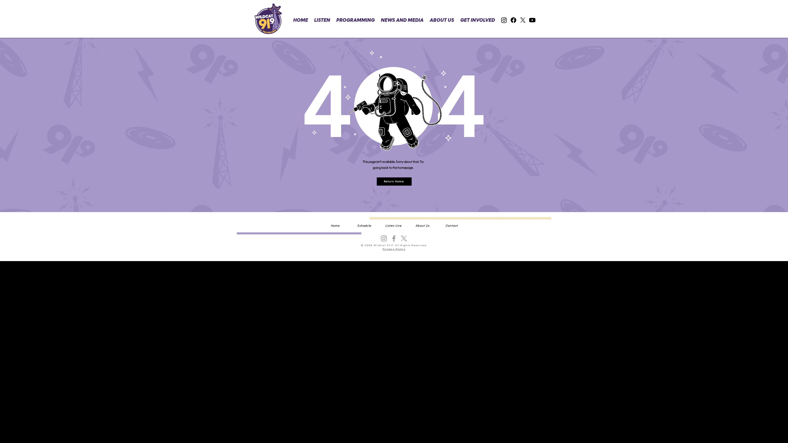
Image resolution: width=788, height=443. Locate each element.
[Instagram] (504, 20)
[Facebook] (513, 20)
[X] (523, 20)
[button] (477, 20)
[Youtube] (532, 20)
